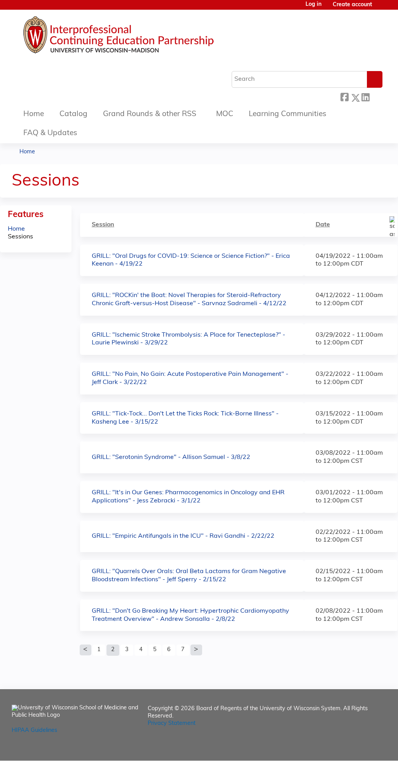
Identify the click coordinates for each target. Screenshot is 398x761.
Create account (352, 5)
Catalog (73, 114)
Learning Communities (287, 114)
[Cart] (380, 8)
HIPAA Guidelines (34, 730)
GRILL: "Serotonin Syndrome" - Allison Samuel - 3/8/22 (171, 457)
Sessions (20, 237)
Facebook (344, 96)
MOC (224, 114)
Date (323, 225)
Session (103, 225)
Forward (376, 96)
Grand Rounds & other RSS (149, 114)
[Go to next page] (196, 650)
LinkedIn (365, 96)
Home (33, 114)
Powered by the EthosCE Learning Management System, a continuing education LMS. (358, 748)
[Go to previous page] (85, 650)
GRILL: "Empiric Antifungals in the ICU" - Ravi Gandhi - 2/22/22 (183, 536)
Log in (313, 4)
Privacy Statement (172, 723)
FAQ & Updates (50, 133)
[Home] (142, 37)
